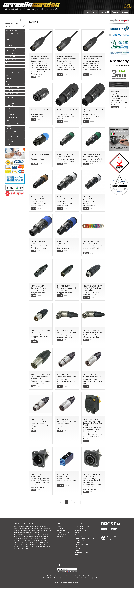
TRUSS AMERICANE (12, 60)
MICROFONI (9, 43)
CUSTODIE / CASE (11, 108)
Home (87, 12)
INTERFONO (9, 46)
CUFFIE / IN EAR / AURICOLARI (11, 50)
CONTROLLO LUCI (11, 78)
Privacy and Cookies (63, 533)
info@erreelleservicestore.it (98, 578)
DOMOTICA (9, 121)
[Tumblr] (115, 524)
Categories (60, 529)
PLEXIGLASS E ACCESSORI (10, 140)
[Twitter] (105, 524)
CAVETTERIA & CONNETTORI (10, 104)
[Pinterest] (112, 524)
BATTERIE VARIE (11, 100)
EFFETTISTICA (10, 82)
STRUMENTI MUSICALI (13, 94)
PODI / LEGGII (10, 69)
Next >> (77, 502)
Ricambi (8, 145)
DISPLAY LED (10, 85)
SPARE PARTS (10, 97)
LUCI (7, 75)
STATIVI (8, 66)
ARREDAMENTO (11, 114)
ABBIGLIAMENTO (11, 118)
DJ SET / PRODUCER (12, 72)
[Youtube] (118, 524)
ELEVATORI (9, 63)
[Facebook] (102, 524)
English (65, 565)
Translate (73, 572)
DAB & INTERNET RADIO (14, 91)
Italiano (72, 565)
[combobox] (91, 27)
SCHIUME (9, 111)
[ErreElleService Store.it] (67, 7)
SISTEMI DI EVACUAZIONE (14, 124)
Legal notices (61, 535)
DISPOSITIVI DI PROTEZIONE (10, 128)
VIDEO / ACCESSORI (12, 88)
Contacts (125, 12)
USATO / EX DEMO (12, 137)
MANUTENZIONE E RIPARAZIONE (12, 132)
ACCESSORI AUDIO (12, 33)
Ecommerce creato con (67, 582)
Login (95, 12)
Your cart (103, 12)
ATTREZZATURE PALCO (13, 57)
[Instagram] (108, 524)
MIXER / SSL (9, 40)
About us (115, 12)
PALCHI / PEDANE (11, 54)
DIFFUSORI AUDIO (11, 36)
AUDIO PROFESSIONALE (14, 30)
